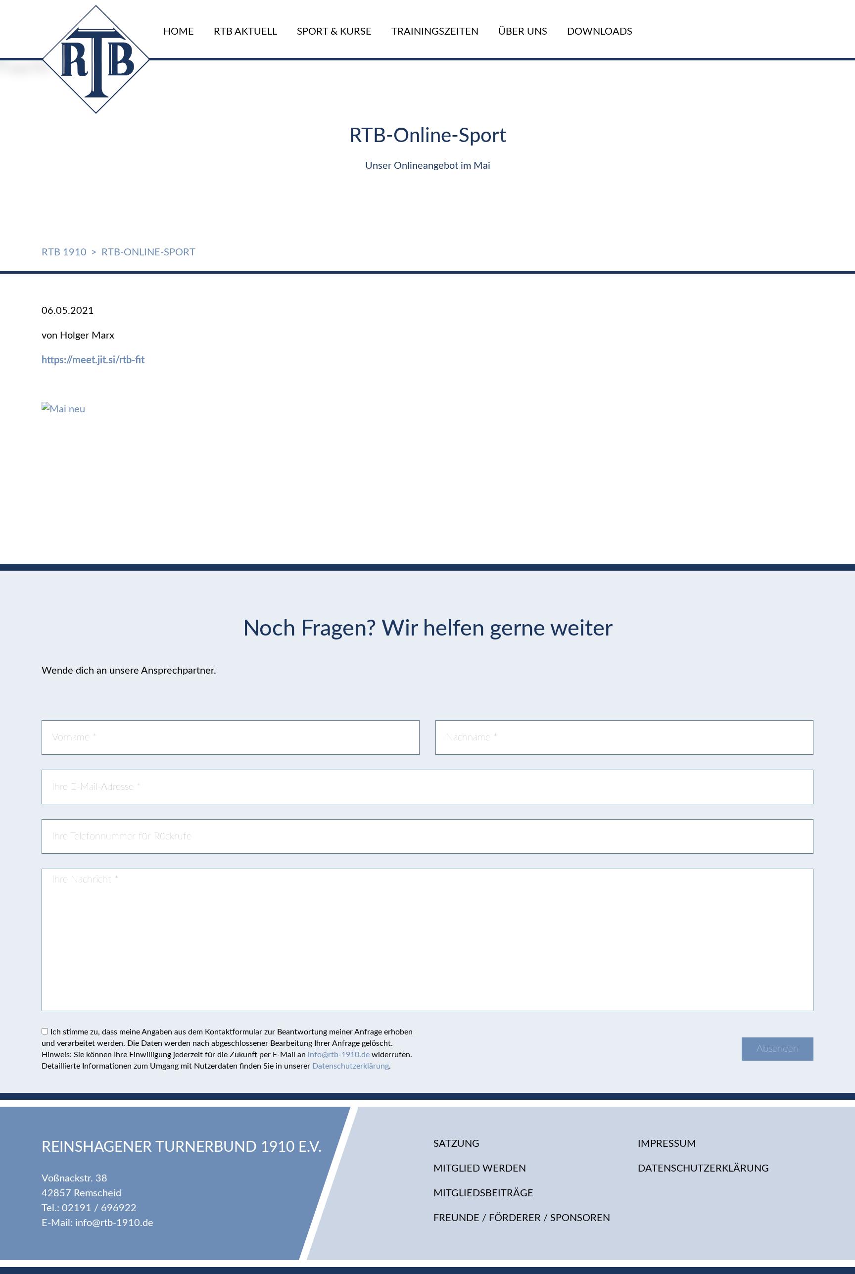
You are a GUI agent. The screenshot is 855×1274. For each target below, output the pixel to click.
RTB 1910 (64, 252)
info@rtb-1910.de (339, 1055)
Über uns (522, 32)
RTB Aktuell (245, 32)
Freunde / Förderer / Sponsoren (521, 1218)
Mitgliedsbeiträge (483, 1193)
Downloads (599, 32)
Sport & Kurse (334, 32)
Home (178, 32)
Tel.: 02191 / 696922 (89, 1208)
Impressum (667, 1144)
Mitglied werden (479, 1169)
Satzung (456, 1144)
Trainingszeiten (434, 32)
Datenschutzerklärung (350, 1066)
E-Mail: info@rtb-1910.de (97, 1223)
